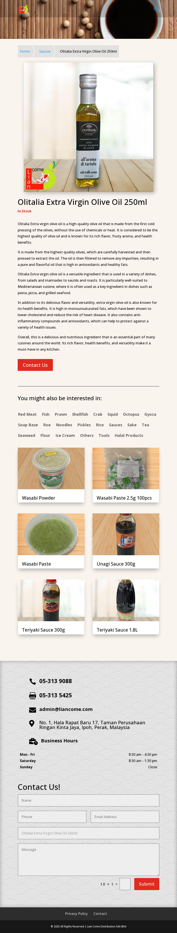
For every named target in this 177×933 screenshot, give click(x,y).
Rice (100, 425)
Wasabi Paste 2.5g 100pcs (124, 498)
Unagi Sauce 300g (116, 564)
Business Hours (59, 740)
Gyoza (150, 415)
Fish (45, 415)
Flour (45, 436)
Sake (132, 425)
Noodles (64, 425)
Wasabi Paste (36, 564)
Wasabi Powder (38, 498)
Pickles (84, 425)
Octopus (131, 415)
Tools (104, 436)
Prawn (61, 415)
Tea (145, 425)
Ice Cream (65, 436)
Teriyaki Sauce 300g (43, 630)
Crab (97, 415)
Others (86, 436)
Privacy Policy (76, 913)
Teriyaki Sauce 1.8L (117, 630)
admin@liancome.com (66, 709)
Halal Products (129, 436)
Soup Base (28, 425)
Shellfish (80, 415)
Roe (47, 425)
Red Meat (27, 415)
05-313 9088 (55, 681)
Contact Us (35, 365)
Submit (147, 884)
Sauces (115, 425)
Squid (112, 415)
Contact (100, 913)
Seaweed (26, 436)
